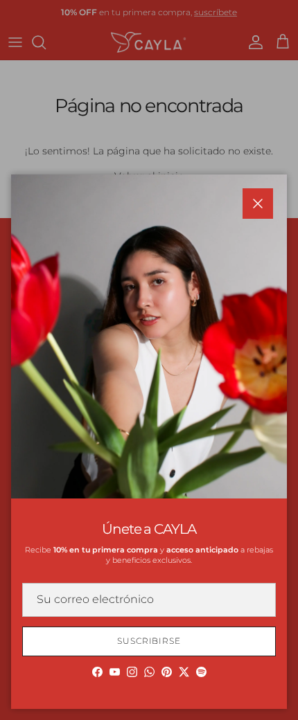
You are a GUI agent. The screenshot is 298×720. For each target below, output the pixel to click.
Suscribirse (149, 641)
